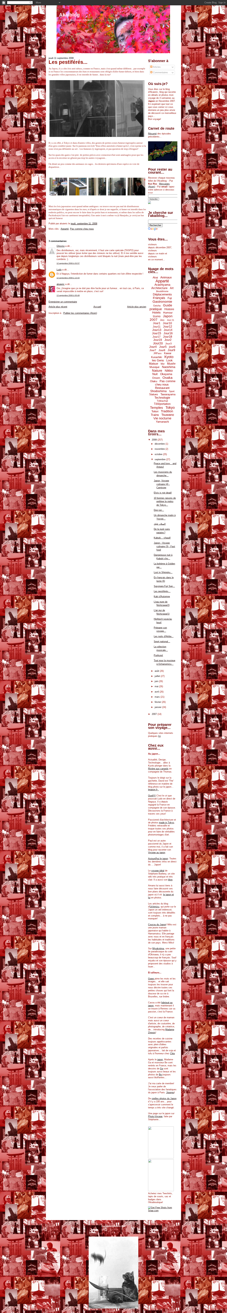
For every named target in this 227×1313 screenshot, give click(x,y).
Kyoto (168, 357)
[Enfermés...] (97, 195)
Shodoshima (158, 391)
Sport (172, 391)
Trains (155, 415)
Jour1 (156, 323)
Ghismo (61, 246)
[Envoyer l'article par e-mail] (98, 223)
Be (160, 1074)
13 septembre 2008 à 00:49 (68, 295)
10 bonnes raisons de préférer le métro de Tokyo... (165, 501)
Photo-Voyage (155, 1116)
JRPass (157, 353)
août (157, 671)
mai (157, 686)
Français (159, 298)
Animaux (166, 277)
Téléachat (162, 400)
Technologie (162, 397)
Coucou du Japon (157, 924)
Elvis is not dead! (163, 492)
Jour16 (168, 333)
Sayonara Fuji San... (164, 586)
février (158, 702)
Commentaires (160, 72)
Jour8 (162, 350)
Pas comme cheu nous (82, 229)
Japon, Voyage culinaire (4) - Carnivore (162, 484)
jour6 (172, 346)
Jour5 (163, 346)
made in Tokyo (166, 822)
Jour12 (167, 326)
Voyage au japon (156, 852)
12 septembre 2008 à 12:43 (68, 278)
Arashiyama (162, 284)
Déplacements (162, 294)
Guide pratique (161, 307)
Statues (153, 394)
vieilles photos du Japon (164, 1098)
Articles (156, 67)
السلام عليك (160, 524)
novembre (160, 449)
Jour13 (156, 330)
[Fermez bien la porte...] (136, 195)
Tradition (167, 411)
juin (157, 681)
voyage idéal (157, 870)
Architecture (159, 288)
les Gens (158, 360)
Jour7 (153, 350)
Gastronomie (162, 301)
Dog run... (159, 510)
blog (170, 879)
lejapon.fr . (153, 789)
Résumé (152, 133)
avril (157, 691)
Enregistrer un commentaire (63, 301)
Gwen (151, 978)
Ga (161, 1068)
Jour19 (157, 339)
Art (171, 288)
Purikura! (158, 655)
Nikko (169, 370)
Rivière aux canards (158, 768)
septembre (160, 459)
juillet (158, 676)
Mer (163, 363)
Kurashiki (156, 357)
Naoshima (168, 367)
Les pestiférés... (68, 62)
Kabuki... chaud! (162, 537)
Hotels (156, 312)
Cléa (172, 1053)
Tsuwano (167, 415)
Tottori (154, 411)
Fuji (170, 298)
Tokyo (170, 407)
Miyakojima (158, 948)
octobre (159, 454)
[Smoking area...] (78, 195)
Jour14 (168, 329)
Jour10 (167, 323)
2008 (154, 439)
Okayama (166, 374)
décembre (160, 443)
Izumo (156, 316)
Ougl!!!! (152, 795)
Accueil (97, 306)
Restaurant (162, 388)
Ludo (59, 269)
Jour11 (156, 326)
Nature (157, 370)
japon (160, 1059)
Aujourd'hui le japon (158, 858)
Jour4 (153, 346)
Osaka (167, 378)
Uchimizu (154, 906)
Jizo (162, 319)
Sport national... (162, 641)
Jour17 (156, 336)
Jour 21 (170, 320)
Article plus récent (58, 306)
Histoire (169, 309)
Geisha (156, 305)
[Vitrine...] (117, 195)
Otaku (153, 381)
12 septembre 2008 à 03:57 (68, 263)
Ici (159, 736)
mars (157, 697)
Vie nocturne (162, 418)
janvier (158, 707)
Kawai (167, 353)
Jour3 (168, 343)
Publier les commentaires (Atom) (80, 313)
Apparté (65, 229)
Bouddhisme (162, 291)
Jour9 (171, 350)
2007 (154, 714)
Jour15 (156, 333)
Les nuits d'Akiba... (163, 636)
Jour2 (167, 339)
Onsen (156, 377)
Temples (156, 407)
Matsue (153, 363)
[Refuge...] (58, 195)
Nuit (155, 374)
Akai (155, 277)
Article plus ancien (136, 306)
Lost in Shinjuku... (163, 572)
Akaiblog (69, 15)
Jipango (170, 1092)
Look (169, 360)
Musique (154, 367)
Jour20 (158, 343)
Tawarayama (167, 394)
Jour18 (167, 336)
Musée (171, 363)
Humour (168, 312)
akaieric (61, 284)
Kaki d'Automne (162, 596)
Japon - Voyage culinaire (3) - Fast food (164, 546)
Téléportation (162, 403)
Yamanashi (162, 421)
